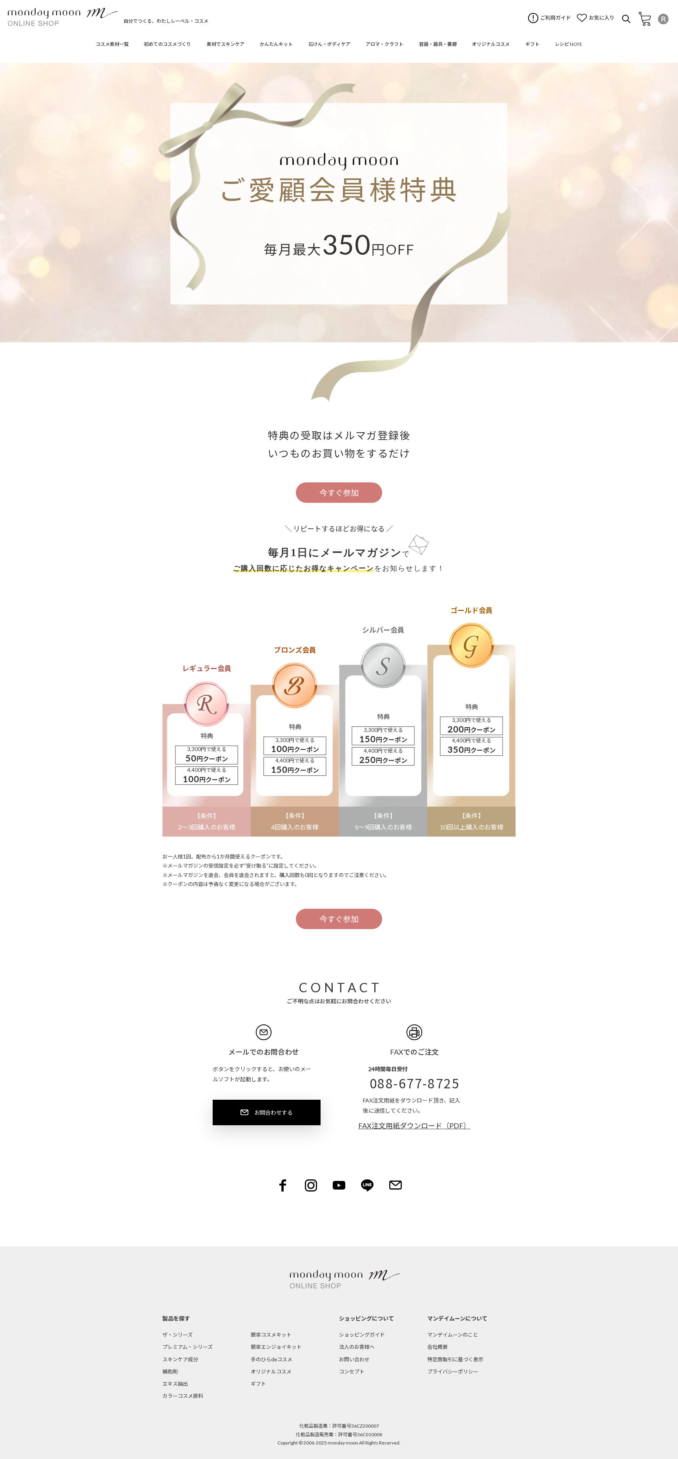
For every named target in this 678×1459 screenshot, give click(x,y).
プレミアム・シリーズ (187, 1347)
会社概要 (437, 1347)
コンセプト (352, 1371)
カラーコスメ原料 (182, 1396)
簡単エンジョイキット (276, 1347)
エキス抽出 (175, 1384)
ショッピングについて (366, 1318)
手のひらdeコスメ (271, 1359)
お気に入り (601, 18)
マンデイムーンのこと (452, 1335)
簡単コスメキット (271, 1335)
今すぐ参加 (339, 492)
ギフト (258, 1384)
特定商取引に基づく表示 (455, 1359)
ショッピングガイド (362, 1335)
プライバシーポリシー (452, 1371)
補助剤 (170, 1371)
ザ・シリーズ (177, 1335)
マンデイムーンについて (457, 1318)
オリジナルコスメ (271, 1371)
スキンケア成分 (180, 1359)
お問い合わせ (354, 1359)
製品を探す (176, 1318)
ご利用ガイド (555, 18)
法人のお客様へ (357, 1347)
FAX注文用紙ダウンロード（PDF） (414, 1125)
